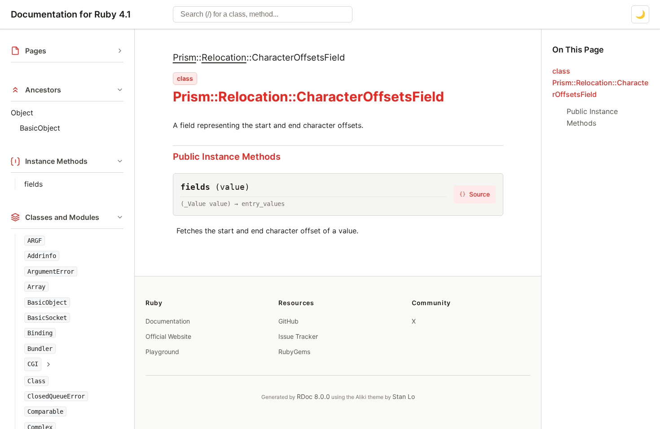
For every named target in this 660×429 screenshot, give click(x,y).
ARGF (34, 240)
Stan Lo (403, 396)
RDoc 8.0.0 (313, 396)
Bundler (40, 348)
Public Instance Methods (227, 156)
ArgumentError (50, 271)
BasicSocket (47, 317)
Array (36, 286)
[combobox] (262, 14)
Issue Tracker (298, 336)
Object (22, 112)
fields (33, 183)
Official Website (168, 336)
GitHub (288, 321)
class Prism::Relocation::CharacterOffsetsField (600, 82)
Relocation (224, 57)
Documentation (167, 321)
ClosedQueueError (56, 396)
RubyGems (294, 351)
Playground (162, 351)
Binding (40, 333)
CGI (32, 364)
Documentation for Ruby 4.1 (71, 14)
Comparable (45, 411)
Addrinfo (41, 255)
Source (474, 194)
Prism (184, 57)
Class (36, 381)
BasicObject (40, 127)
